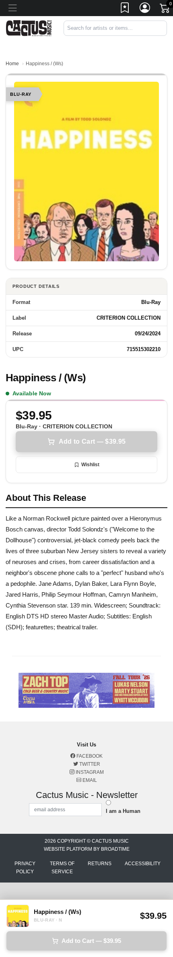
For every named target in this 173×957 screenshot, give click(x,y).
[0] (165, 10)
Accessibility (143, 863)
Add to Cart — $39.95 (92, 441)
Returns (99, 863)
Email (89, 780)
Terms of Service (62, 867)
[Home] (28, 28)
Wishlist (90, 464)
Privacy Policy (24, 867)
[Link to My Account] (145, 9)
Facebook (89, 756)
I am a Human (123, 811)
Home (12, 63)
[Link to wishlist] (125, 9)
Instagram (89, 772)
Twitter (89, 764)
